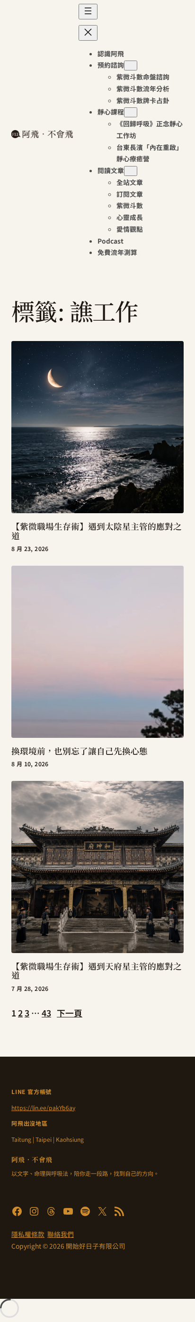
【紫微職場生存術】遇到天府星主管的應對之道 (96, 971)
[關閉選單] (88, 33)
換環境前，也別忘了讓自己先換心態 (79, 751)
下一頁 (69, 1013)
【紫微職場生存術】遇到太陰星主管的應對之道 (96, 531)
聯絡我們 (60, 1234)
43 (46, 1013)
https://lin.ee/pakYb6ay (43, 1107)
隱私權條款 (27, 1234)
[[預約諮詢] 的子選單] (130, 65)
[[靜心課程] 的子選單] (130, 112)
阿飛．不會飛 (31, 1159)
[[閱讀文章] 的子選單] (130, 171)
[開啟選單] (88, 11)
